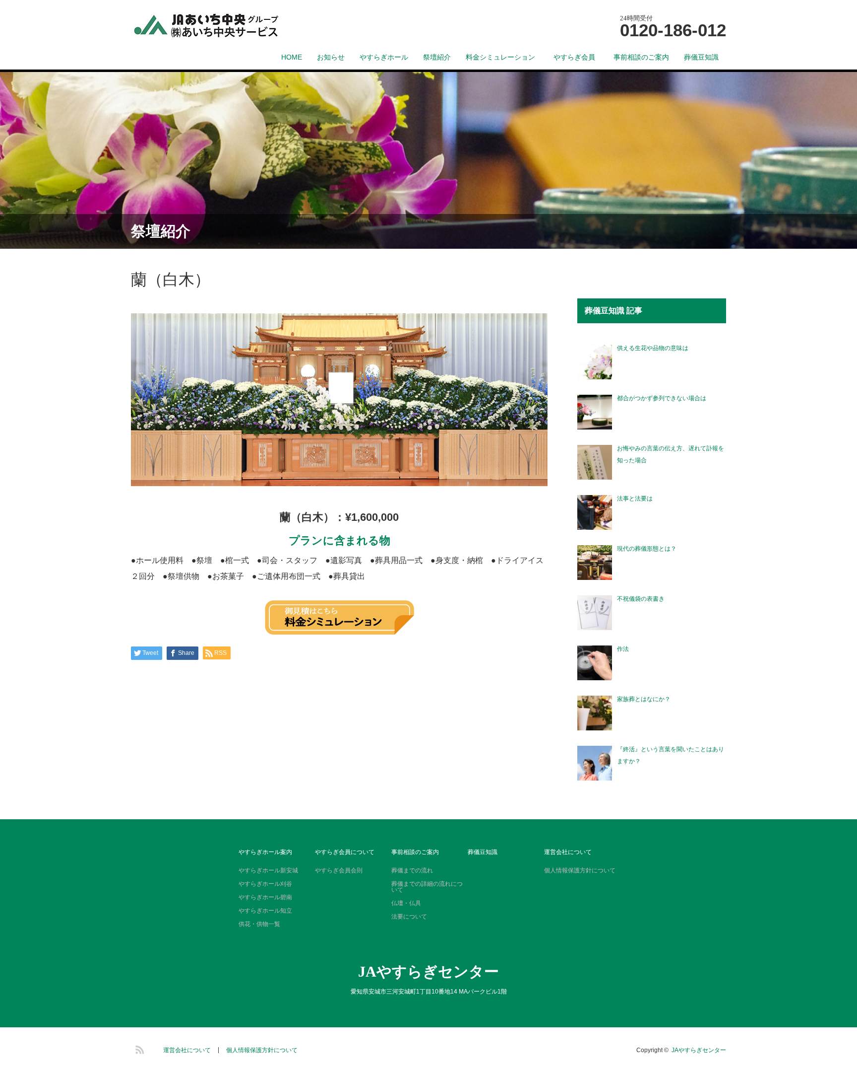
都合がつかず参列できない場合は (661, 398)
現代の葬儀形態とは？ (646, 548)
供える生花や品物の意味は (652, 348)
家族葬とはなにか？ (644, 699)
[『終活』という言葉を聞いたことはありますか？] (594, 763)
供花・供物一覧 (259, 924)
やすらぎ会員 (577, 57)
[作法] (594, 662)
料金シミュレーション (500, 57)
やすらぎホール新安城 (268, 870)
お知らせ (331, 57)
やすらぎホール (384, 57)
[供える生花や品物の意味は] (594, 362)
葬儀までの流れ (412, 870)
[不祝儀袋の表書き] (594, 612)
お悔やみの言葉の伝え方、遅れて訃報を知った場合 (670, 454)
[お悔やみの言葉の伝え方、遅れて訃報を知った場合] (594, 462)
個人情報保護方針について (579, 870)
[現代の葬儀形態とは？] (594, 562)
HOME (291, 57)
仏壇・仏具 (406, 903)
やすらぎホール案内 (265, 852)
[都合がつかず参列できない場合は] (594, 412)
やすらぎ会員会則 (339, 870)
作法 (623, 648)
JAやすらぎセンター (428, 971)
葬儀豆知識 (701, 57)
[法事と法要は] (594, 512)
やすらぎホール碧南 (265, 897)
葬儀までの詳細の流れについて (427, 887)
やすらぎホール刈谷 (265, 884)
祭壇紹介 (437, 57)
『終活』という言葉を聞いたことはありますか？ (670, 755)
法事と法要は (635, 498)
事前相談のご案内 (641, 57)
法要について (409, 917)
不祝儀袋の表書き (641, 598)
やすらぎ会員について (344, 852)
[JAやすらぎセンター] (223, 26)
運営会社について (568, 852)
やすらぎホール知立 (265, 911)
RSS (138, 1048)
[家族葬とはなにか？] (594, 713)
